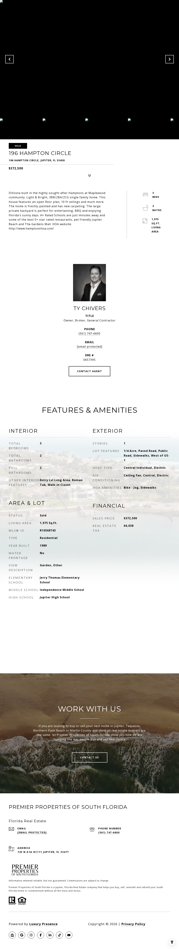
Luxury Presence (43, 924)
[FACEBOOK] (40, 935)
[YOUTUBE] (68, 935)
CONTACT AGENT (89, 371)
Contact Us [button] (89, 757)
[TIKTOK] (59, 935)
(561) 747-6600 (89, 333)
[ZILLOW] (12, 935)
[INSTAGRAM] (31, 935)
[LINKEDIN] (49, 935)
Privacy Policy (133, 924)
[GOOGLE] (21, 935)
